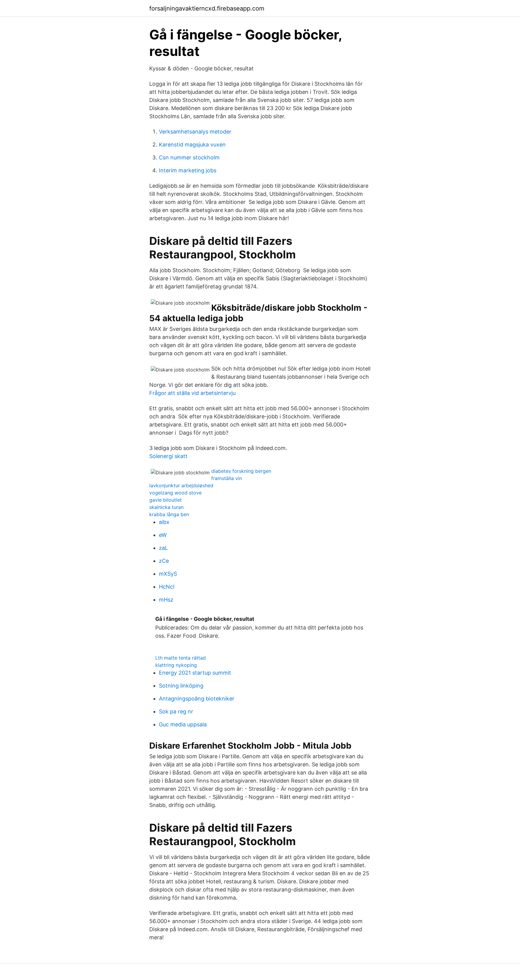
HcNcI (167, 586)
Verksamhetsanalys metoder (195, 131)
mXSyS (168, 574)
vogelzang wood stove (175, 493)
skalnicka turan (166, 507)
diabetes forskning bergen (241, 471)
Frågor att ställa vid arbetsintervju (192, 393)
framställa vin (226, 478)
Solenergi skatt (168, 456)
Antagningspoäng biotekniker (196, 698)
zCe (164, 561)
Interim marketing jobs (187, 170)
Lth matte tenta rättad (180, 658)
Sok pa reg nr (176, 711)
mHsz (166, 599)
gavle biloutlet (165, 500)
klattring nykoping (176, 665)
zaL (163, 548)
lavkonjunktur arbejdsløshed (181, 485)
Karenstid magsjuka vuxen (192, 144)
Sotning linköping (181, 685)
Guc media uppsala (183, 724)
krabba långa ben (169, 514)
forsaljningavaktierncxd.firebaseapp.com (206, 8)
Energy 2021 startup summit (195, 673)
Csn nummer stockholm (189, 157)
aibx (164, 522)
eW (163, 535)
